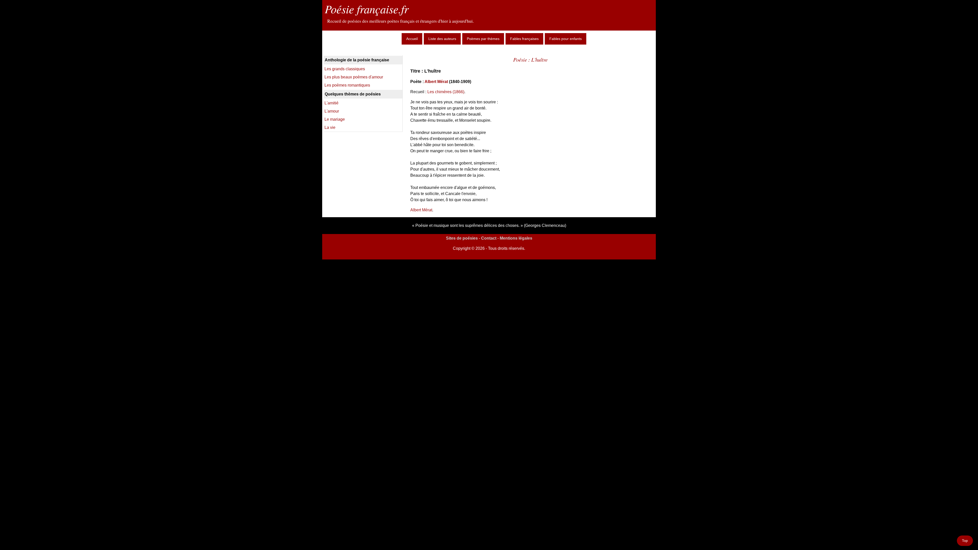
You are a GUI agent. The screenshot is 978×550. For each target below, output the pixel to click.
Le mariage (334, 119)
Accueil (412, 39)
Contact (488, 238)
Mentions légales (516, 238)
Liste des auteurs (442, 39)
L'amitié (331, 103)
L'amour (331, 111)
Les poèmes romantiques (347, 85)
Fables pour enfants (565, 39)
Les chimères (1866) (445, 92)
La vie (329, 127)
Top (965, 541)
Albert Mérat (436, 81)
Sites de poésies (462, 238)
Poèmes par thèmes (483, 39)
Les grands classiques (344, 69)
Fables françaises (524, 39)
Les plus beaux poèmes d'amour (353, 77)
